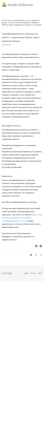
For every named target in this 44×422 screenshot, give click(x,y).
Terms (40, 273)
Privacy (33, 273)
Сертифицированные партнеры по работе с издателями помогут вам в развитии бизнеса (20, 37)
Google (26, 273)
